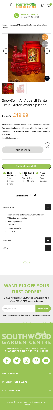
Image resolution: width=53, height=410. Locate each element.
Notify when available (26, 166)
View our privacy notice (41, 315)
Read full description (11, 138)
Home (4, 25)
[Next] (47, 51)
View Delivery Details (10, 181)
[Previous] (6, 51)
